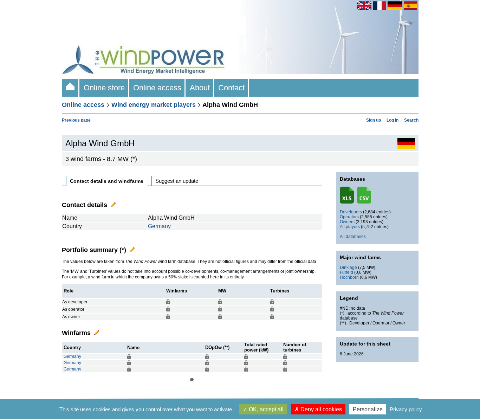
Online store (104, 87)
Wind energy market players (153, 104)
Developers (351, 212)
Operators (349, 216)
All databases (353, 236)
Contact (231, 87)
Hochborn (349, 277)
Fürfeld (346, 272)
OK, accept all (265, 409)
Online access (157, 87)
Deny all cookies (320, 409)
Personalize (368, 409)
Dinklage (348, 267)
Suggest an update (176, 181)
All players (350, 226)
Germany (159, 226)
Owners (347, 221)
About (200, 87)
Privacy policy (406, 409)
